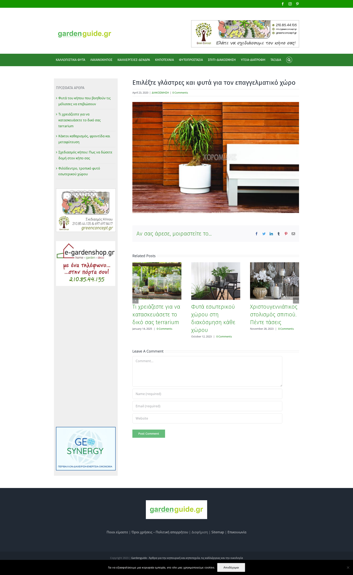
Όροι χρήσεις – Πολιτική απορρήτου (160, 532)
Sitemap (217, 532)
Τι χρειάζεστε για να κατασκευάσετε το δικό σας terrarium (156, 314)
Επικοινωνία (237, 532)
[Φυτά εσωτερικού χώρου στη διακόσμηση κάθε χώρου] (215, 280)
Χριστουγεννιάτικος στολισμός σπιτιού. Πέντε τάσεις (273, 314)
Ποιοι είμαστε (117, 532)
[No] (348, 567)
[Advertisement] (86, 356)
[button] (289, 60)
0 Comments (180, 92)
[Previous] (135, 300)
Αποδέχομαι (231, 567)
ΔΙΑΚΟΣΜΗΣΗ (160, 92)
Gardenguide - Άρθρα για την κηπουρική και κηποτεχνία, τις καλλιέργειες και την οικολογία (187, 558)
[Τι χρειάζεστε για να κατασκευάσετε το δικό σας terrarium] (156, 280)
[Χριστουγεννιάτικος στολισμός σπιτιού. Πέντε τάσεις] (274, 280)
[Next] (296, 300)
